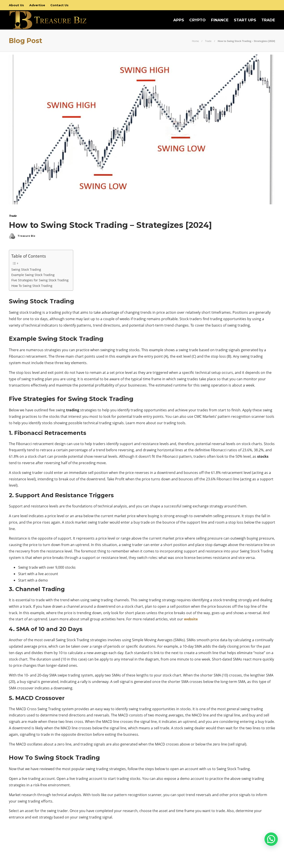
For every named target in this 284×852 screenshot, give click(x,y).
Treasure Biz (26, 235)
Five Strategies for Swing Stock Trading (40, 280)
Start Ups (245, 20)
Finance (220, 20)
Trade (268, 20)
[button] (271, 839)
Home (195, 41)
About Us (16, 5)
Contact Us (59, 5)
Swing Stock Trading (26, 269)
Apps (178, 20)
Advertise (37, 5)
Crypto (197, 20)
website (191, 619)
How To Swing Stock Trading (31, 286)
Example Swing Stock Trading (33, 275)
